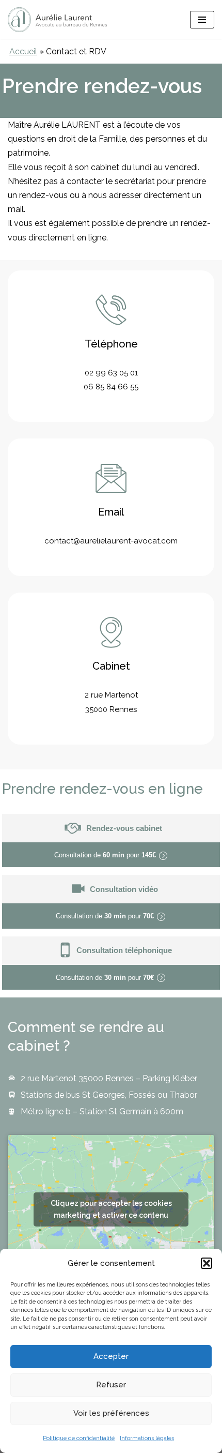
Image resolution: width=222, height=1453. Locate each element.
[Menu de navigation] (202, 19)
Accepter (111, 1356)
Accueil (23, 51)
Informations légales (147, 1438)
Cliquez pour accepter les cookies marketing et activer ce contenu (111, 1209)
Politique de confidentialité (79, 1438)
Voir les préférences (111, 1413)
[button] (206, 1263)
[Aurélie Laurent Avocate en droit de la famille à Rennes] (57, 19)
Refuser (111, 1384)
